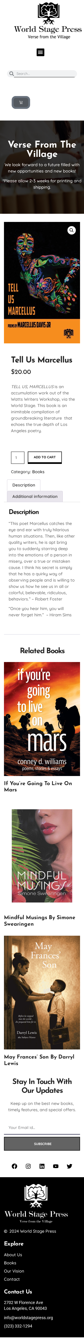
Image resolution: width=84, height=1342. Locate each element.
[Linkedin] (42, 1166)
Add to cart (45, 457)
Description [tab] (23, 485)
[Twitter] (69, 1166)
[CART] (21, 102)
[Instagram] (28, 1166)
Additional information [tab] (35, 496)
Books (38, 471)
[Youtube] (56, 1166)
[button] (40, 52)
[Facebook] (14, 1166)
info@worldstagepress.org (28, 1317)
